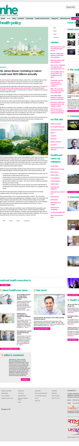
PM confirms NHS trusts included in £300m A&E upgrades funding (58, 104)
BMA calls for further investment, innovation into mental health (57, 90)
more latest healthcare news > (10, 349)
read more (70, 312)
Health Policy (54, 166)
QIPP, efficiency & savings (56, 203)
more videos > (5, 285)
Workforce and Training (57, 169)
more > (28, 310)
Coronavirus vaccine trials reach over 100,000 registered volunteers (57, 83)
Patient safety (55, 175)
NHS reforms (54, 172)
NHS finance (54, 199)
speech (9, 80)
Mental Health (55, 196)
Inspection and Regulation (55, 188)
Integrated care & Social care (58, 193)
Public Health (54, 184)
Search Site (71, 7)
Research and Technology (55, 208)
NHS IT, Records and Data (57, 216)
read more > (25, 379)
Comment (26, 220)
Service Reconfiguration (58, 212)
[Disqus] (24, 250)
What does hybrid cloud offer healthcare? (57, 61)
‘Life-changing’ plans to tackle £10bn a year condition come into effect (57, 74)
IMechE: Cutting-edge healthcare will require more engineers (57, 55)
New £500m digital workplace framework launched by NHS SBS (57, 97)
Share (18, 220)
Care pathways (55, 178)
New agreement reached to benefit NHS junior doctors (58, 48)
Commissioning (55, 181)
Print (4, 220)
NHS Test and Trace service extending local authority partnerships (57, 110)
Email (10, 220)
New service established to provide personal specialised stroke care (58, 67)
